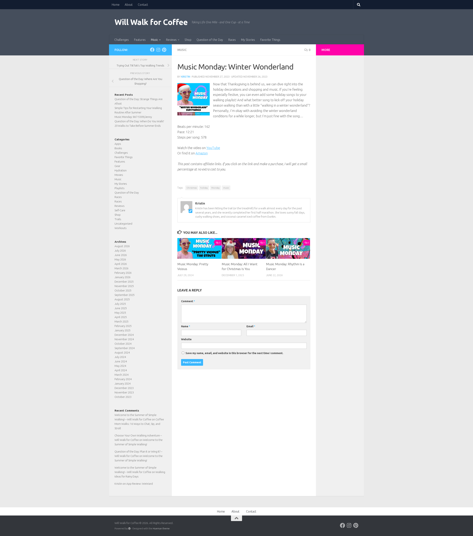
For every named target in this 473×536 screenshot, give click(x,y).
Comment (188, 301)
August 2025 (122, 299)
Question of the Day (210, 39)
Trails (118, 219)
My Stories (248, 39)
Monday (215, 188)
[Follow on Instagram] (158, 49)
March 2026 (121, 268)
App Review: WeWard (139, 483)
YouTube (213, 148)
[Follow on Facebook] (152, 49)
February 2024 (123, 379)
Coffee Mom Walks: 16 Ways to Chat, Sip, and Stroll (139, 424)
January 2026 (122, 277)
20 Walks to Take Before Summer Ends (138, 125)
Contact (143, 4)
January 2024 (122, 383)
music (226, 188)
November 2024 (124, 339)
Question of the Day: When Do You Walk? (139, 121)
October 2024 (123, 343)
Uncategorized (123, 223)
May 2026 (120, 259)
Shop (188, 39)
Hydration (121, 170)
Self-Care (120, 210)
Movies (119, 174)
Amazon (201, 153)
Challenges (121, 39)
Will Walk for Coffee (151, 22)
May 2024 (120, 365)
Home (116, 4)
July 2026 (120, 250)
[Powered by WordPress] (129, 528)
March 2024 (121, 374)
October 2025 (123, 290)
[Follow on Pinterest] (164, 49)
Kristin (185, 76)
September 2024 (125, 348)
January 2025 (122, 330)
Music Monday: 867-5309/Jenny (133, 116)
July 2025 (120, 303)
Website (186, 339)
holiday (204, 188)
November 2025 (124, 286)
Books (118, 148)
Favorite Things (270, 39)
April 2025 (121, 317)
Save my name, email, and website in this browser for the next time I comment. (234, 353)
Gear (117, 166)
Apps (118, 143)
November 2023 (124, 392)
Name (185, 326)
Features (140, 39)
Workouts (121, 228)
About (129, 4)
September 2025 (125, 294)
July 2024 (120, 357)
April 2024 (121, 370)
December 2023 (124, 388)
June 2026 (121, 255)
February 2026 (123, 272)
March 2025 (121, 321)
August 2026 (122, 246)
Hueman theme (161, 528)
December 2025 (124, 281)
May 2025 (120, 312)
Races (232, 39)
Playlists (120, 188)
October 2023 (123, 396)
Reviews (171, 39)
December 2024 (124, 334)
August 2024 (122, 352)
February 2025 (123, 325)
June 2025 (121, 308)
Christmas (192, 188)
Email (250, 326)
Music (154, 39)
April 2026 (121, 263)
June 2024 (121, 361)
